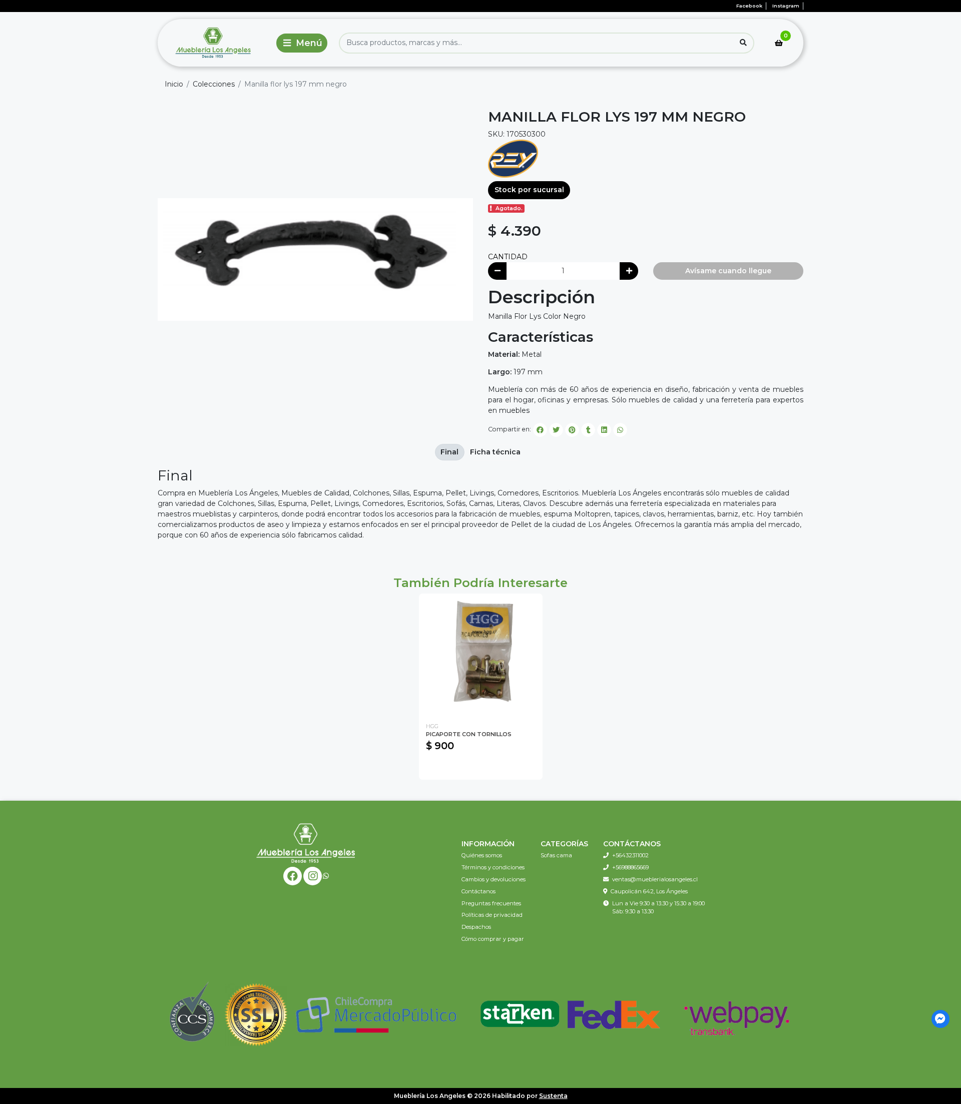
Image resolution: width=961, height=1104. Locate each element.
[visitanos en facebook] (292, 876)
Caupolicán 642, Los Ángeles (649, 891)
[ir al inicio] (305, 843)
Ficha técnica (495, 451)
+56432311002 (630, 855)
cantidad (508, 256)
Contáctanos (478, 891)
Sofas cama (556, 855)
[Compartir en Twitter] (556, 430)
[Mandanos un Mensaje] (940, 1019)
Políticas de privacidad (492, 914)
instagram (785, 6)
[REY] (513, 158)
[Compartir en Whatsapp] (620, 430)
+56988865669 (630, 867)
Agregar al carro (480, 767)
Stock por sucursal (529, 189)
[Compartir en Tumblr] (588, 430)
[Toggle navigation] (301, 43)
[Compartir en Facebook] (540, 430)
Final (449, 451)
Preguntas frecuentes (491, 903)
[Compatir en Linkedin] (604, 430)
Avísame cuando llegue (728, 270)
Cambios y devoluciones (493, 879)
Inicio (174, 84)
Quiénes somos (481, 855)
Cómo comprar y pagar (492, 938)
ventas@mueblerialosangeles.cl (655, 879)
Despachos (476, 926)
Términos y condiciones (493, 867)
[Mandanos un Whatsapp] (326, 876)
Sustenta (553, 1095)
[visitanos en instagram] (312, 876)
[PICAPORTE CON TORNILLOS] (481, 655)
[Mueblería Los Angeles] (215, 43)
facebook (749, 6)
